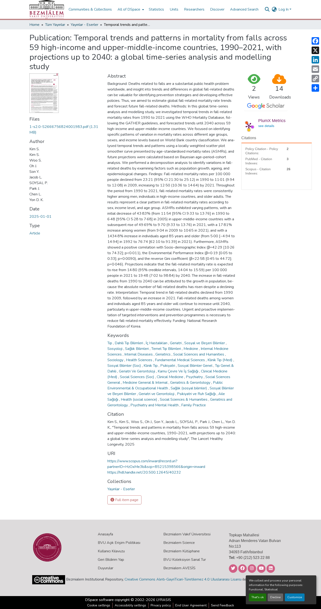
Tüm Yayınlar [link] (55, 24)
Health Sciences (139, 360)
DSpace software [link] (99, 599)
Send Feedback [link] (222, 605)
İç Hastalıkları (157, 343)
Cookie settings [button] (98, 605)
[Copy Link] (315, 78)
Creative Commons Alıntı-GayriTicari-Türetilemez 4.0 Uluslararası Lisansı (183, 579)
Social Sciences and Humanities (199, 354)
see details (266, 126)
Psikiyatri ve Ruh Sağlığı (197, 393)
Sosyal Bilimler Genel (195, 365)
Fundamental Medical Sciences (180, 360)
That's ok (257, 597)
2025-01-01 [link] (40, 216)
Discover (217, 9)
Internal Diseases (139, 354)
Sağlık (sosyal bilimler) (189, 388)
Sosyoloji (115, 348)
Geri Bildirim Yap (111, 560)
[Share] (315, 88)
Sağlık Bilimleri (137, 348)
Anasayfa (105, 534)
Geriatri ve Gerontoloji (157, 393)
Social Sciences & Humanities (184, 399)
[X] (315, 50)
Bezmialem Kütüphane (181, 551)
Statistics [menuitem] (156, 9)
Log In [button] (284, 9)
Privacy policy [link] (161, 605)
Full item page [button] (126, 499)
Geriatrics (163, 354)
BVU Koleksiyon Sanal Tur (184, 560)
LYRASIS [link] (163, 599)
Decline (275, 597)
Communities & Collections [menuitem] (90, 9)
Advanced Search (244, 9)
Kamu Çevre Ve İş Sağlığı (178, 371)
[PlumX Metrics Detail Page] (248, 125)
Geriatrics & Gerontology (190, 382)
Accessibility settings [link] (130, 605)
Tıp (110, 343)
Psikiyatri (168, 365)
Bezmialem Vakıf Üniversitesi (187, 534)
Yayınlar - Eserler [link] (84, 24)
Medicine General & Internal (145, 382)
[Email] (315, 69)
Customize (294, 597)
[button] (46, 9)
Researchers (194, 9)
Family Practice (193, 405)
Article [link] (34, 233)
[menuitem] (130, 9)
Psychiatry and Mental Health (155, 405)
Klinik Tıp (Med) (220, 360)
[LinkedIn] (315, 59)
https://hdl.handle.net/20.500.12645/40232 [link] (144, 472)
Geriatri (176, 343)
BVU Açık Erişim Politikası (119, 543)
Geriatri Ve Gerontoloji (137, 371)
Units (174, 9)
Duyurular (105, 568)
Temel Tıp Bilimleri (166, 348)
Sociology (115, 360)
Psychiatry (195, 377)
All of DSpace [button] (128, 9)
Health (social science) (139, 399)
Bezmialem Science (179, 543)
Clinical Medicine (170, 377)
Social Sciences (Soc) (137, 377)
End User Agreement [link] (191, 605)
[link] (65, 129)
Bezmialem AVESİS (179, 568)
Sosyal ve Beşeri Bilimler (205, 343)
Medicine (191, 348)
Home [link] (34, 24)
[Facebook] (315, 41)
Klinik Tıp (151, 365)
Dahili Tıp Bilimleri (129, 343)
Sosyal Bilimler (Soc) (124, 365)
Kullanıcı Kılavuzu (111, 551)
